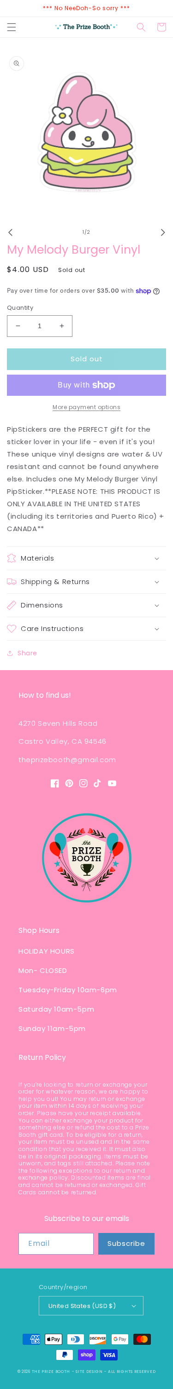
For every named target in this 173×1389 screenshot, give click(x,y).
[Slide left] (10, 232)
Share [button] (27, 653)
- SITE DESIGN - (90, 1371)
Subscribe (126, 1243)
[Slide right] (163, 232)
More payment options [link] (86, 407)
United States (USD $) (82, 1306)
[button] (11, 27)
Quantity (20, 307)
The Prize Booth (51, 1371)
